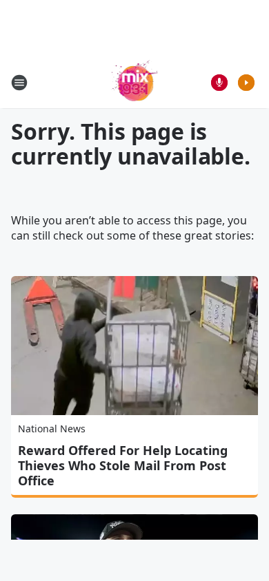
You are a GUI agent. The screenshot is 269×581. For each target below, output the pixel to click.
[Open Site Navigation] (19, 82)
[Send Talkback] (219, 82)
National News (52, 428)
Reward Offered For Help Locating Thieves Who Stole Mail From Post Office (123, 465)
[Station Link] (135, 82)
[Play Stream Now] (246, 82)
